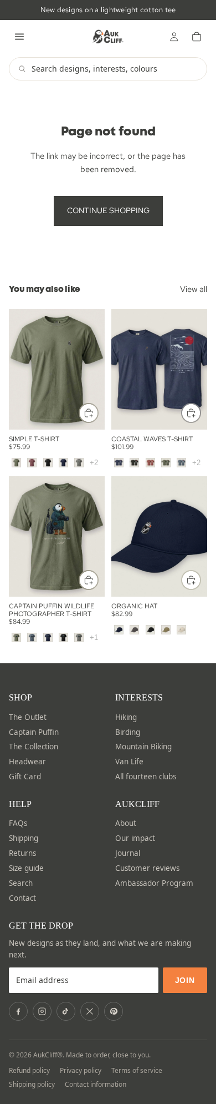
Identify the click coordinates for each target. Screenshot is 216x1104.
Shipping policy (32, 1084)
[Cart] (196, 36)
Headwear (27, 762)
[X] (89, 1011)
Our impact (135, 838)
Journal (127, 853)
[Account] (173, 36)
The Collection (33, 747)
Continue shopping (108, 210)
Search (21, 883)
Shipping (23, 838)
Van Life (129, 762)
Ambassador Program (154, 883)
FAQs (18, 823)
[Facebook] (18, 1011)
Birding (127, 732)
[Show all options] (94, 462)
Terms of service (136, 1070)
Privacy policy (80, 1070)
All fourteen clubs (145, 777)
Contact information (95, 1084)
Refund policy (29, 1070)
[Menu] (19, 36)
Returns (22, 853)
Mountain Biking (143, 747)
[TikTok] (65, 1011)
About (125, 823)
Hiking (126, 717)
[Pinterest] (113, 1011)
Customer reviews (147, 868)
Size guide (26, 868)
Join (185, 980)
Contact (22, 898)
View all (193, 289)
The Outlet (28, 717)
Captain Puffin (34, 732)
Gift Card (25, 777)
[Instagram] (42, 1011)
